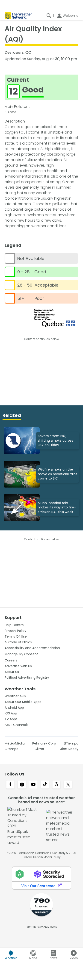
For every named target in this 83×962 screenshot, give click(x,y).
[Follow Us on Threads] (56, 785)
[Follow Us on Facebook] (10, 785)
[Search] (49, 15)
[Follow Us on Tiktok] (45, 785)
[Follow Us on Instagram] (22, 785)
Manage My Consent (21, 654)
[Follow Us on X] (68, 785)
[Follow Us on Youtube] (33, 785)
